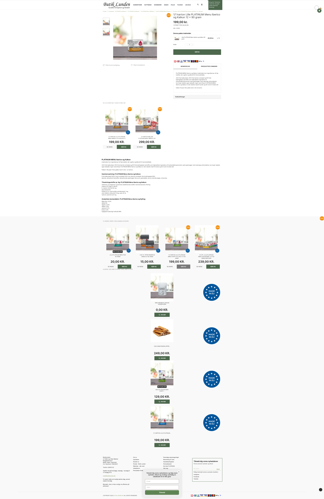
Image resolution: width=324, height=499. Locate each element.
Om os (135, 457)
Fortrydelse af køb (138, 470)
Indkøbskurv (136, 468)
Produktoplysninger (209, 66)
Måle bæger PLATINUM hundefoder (162, 303)
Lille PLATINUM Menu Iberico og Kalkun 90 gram (193, 38)
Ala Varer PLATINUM (169, 466)
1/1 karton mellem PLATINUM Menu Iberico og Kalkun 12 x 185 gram (146, 138)
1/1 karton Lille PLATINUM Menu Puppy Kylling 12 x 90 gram (177, 256)
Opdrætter (136, 459)
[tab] (197, 97)
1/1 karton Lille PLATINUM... (162, 433)
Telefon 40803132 (108, 467)
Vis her (162, 315)
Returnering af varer (168, 459)
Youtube (196, 479)
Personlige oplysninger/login (171, 457)
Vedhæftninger (180, 97)
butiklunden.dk (118, 495)
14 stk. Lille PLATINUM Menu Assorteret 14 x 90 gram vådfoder (206, 256)
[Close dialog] (178, 471)
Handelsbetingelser (168, 461)
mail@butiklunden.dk (109, 476)
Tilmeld (162, 492)
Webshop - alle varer (139, 466)
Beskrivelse (185, 66)
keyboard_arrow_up (321, 490)
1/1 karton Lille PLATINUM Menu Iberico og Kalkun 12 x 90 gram (116, 138)
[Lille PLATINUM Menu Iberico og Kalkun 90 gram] (177, 38)
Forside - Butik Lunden (139, 464)
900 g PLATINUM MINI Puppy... (162, 390)
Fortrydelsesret (167, 464)
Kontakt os (136, 461)
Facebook (196, 476)
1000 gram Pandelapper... (162, 346)
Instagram (196, 474)
